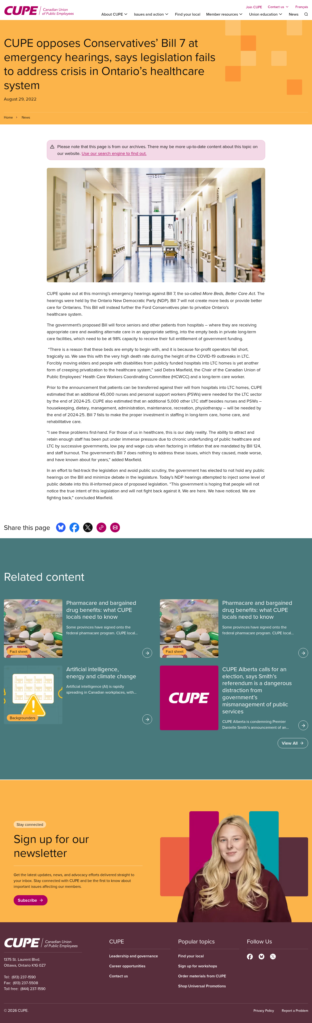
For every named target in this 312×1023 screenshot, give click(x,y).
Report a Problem (295, 1010)
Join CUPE (254, 7)
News (293, 14)
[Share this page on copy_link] (101, 528)
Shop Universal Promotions (202, 986)
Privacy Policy (264, 1010)
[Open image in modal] (156, 225)
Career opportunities (127, 966)
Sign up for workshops (197, 966)
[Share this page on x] (88, 528)
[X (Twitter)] (273, 956)
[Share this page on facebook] (74, 528)
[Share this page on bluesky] (61, 528)
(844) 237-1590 (33, 988)
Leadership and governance (133, 956)
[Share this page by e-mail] (115, 528)
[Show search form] (306, 14)
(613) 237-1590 (24, 977)
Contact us (118, 976)
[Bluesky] (261, 956)
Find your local (187, 14)
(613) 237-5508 (25, 982)
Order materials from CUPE (202, 976)
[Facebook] (250, 956)
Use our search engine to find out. (114, 153)
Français (301, 6)
